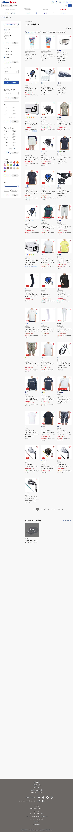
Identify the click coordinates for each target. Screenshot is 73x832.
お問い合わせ (36, 787)
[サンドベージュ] (44, 426)
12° (49, 186)
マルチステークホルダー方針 (36, 819)
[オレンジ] (31, 117)
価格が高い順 (61, 32)
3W (26, 220)
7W (33, 220)
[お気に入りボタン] (37, 37)
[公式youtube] (52, 797)
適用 (15, 43)
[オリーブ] (58, 117)
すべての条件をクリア (11, 24)
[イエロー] (27, 117)
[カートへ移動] (67, 2)
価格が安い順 (52, 32)
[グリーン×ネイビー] (42, 220)
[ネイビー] (60, 50)
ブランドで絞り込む (12, 82)
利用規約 (36, 806)
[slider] (5, 186)
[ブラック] (64, 151)
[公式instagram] (47, 797)
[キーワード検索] (70, 5)
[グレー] (44, 220)
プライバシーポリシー (35, 813)
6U (36, 83)
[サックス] (27, 186)
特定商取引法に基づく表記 (36, 808)
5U (32, 83)
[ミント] (60, 151)
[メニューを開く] (70, 2)
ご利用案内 (36, 782)
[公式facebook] (43, 797)
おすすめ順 (31, 32)
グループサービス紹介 (36, 792)
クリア (7, 43)
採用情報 (35, 824)
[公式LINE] (43, 801)
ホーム (3, 17)
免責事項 (36, 811)
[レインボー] (33, 117)
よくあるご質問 (36, 784)
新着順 (44, 32)
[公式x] (39, 797)
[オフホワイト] (58, 220)
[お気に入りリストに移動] (63, 2)
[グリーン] (29, 117)
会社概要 (36, 821)
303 (59, 509)
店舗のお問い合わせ (35, 790)
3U (25, 83)
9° (41, 117)
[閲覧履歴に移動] (60, 2)
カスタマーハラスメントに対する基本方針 (35, 816)
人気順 (38, 32)
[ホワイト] (58, 50)
